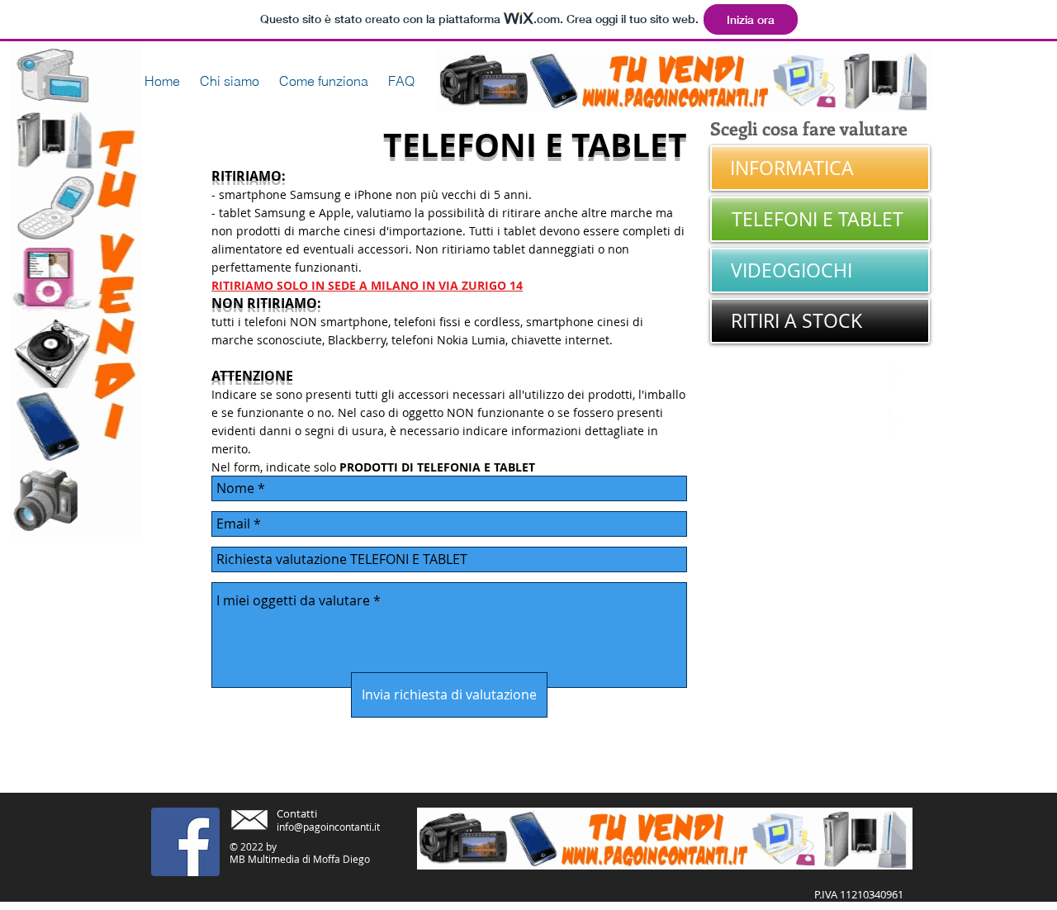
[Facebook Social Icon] (185, 842)
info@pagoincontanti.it (328, 826)
